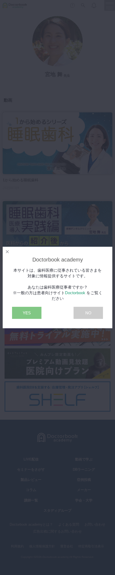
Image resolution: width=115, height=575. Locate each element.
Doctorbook (75, 292)
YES (27, 313)
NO (88, 313)
